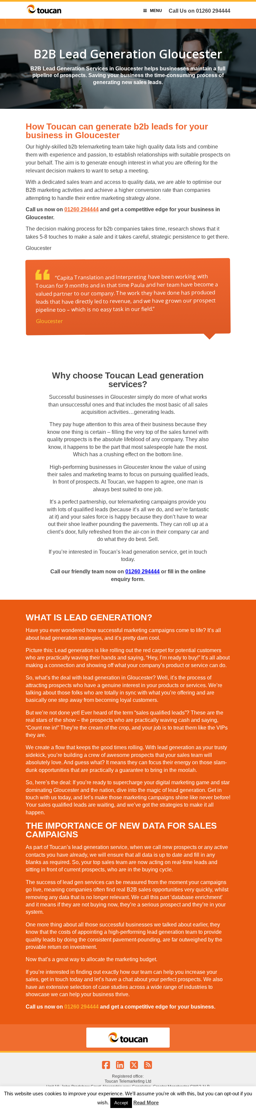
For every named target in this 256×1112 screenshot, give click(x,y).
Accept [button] (121, 1102)
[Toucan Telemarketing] (44, 13)
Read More (146, 1102)
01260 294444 (213, 11)
